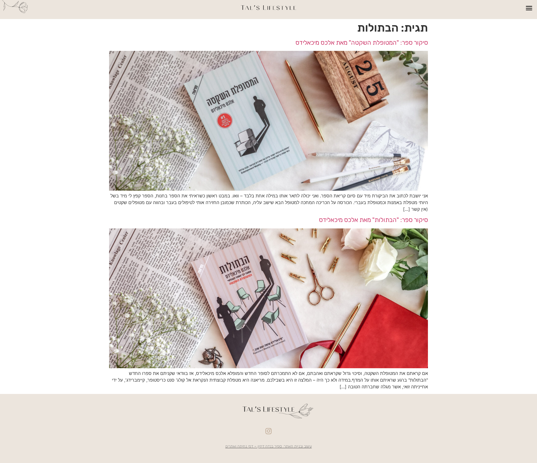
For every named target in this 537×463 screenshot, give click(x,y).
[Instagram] (268, 431)
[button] (529, 8)
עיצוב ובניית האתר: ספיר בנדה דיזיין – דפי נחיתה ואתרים (268, 446)
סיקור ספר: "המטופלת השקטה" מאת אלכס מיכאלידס (361, 42)
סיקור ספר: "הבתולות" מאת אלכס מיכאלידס (373, 220)
